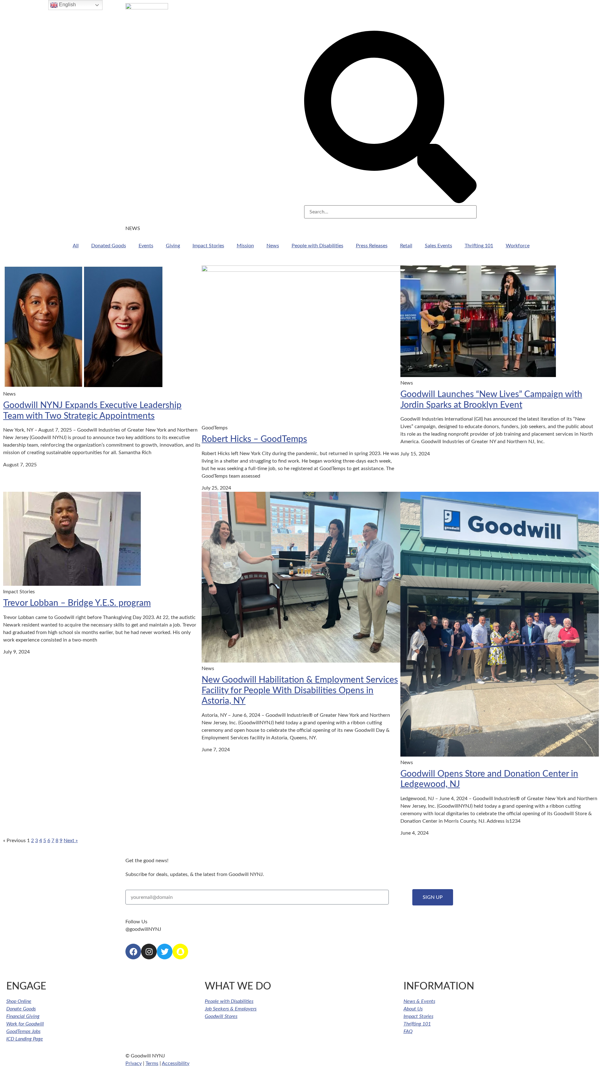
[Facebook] (133, 951)
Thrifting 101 (479, 245)
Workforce (518, 245)
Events (146, 245)
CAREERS (395, 18)
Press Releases (372, 245)
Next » (71, 840)
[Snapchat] (180, 951)
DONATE (455, 18)
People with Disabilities (317, 245)
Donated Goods (108, 245)
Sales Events (438, 245)
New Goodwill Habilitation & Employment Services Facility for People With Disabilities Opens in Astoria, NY (300, 690)
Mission (245, 245)
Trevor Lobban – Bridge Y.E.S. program (77, 603)
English (67, 4)
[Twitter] (164, 951)
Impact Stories (208, 245)
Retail (406, 245)
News (273, 245)
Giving (173, 245)
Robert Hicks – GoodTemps (254, 439)
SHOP (425, 18)
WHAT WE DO (356, 18)
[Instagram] (149, 951)
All (76, 245)
